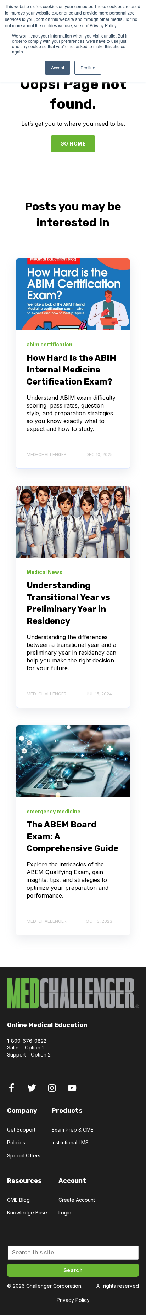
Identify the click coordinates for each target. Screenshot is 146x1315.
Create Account (76, 1200)
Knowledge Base (27, 1212)
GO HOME (73, 144)
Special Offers (23, 1155)
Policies (16, 1142)
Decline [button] (87, 67)
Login (64, 1212)
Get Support (21, 1130)
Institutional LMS (70, 1142)
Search (73, 1270)
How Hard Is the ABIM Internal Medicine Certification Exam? (72, 370)
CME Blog (18, 1200)
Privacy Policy (73, 1300)
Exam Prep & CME (73, 1130)
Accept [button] (57, 67)
